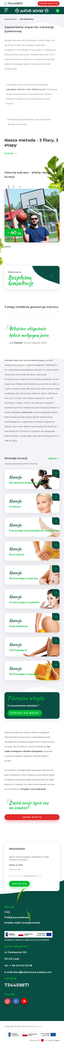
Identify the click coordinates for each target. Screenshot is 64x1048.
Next (18, 186)
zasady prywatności (29, 876)
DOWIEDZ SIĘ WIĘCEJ (25, 713)
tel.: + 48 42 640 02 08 (18, 965)
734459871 (15, 3)
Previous (13, 186)
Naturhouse (10, 19)
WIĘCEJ (53, 187)
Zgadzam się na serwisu (27, 876)
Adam (7, 246)
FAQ (7, 912)
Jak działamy (27, 19)
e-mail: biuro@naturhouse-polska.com (27, 972)
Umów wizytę (48, 3)
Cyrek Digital (53, 1040)
